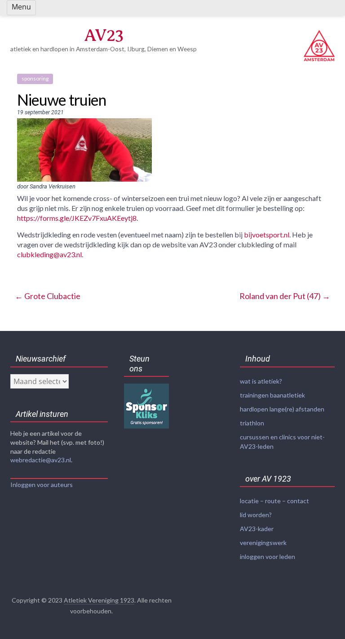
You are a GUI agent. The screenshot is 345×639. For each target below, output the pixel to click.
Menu (21, 7)
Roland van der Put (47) (284, 296)
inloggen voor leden (267, 556)
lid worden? (256, 514)
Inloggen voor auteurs (41, 484)
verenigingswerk (263, 542)
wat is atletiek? (261, 381)
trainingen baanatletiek (272, 395)
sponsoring (35, 78)
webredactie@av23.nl (40, 460)
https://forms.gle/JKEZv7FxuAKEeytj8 (77, 218)
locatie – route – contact (274, 501)
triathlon (252, 423)
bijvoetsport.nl (266, 234)
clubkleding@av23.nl (49, 254)
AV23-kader (257, 528)
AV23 (104, 35)
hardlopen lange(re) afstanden (282, 409)
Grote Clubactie (47, 296)
